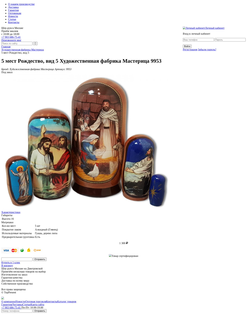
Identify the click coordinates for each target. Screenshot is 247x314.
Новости (13, 16)
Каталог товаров (66, 301)
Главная (5, 46)
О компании (8, 301)
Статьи (12, 19)
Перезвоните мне (11, 40)
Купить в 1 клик (10, 262)
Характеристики (10, 212)
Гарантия (13, 10)
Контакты (13, 22)
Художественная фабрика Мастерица (22, 49)
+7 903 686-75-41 (11, 37)
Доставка (13, 7)
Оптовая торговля (35, 301)
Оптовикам (14, 13)
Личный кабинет (214, 28)
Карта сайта (37, 304)
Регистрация (190, 49)
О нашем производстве (21, 4)
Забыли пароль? (207, 49)
